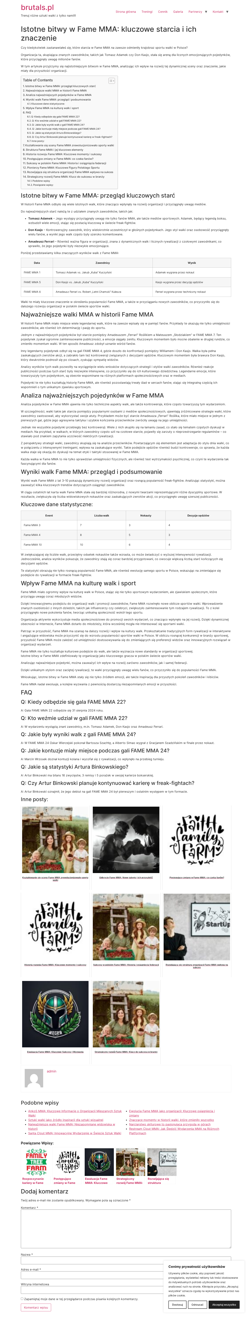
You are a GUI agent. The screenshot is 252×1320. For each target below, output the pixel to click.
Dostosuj (177, 1304)
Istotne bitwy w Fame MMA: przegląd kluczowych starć (60, 86)
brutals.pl (37, 7)
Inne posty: (38, 140)
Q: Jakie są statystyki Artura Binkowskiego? (56, 132)
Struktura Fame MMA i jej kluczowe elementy (54, 149)
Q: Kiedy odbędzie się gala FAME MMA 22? (55, 116)
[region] (204, 1287)
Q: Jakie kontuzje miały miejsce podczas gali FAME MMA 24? (66, 128)
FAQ (28, 112)
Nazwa (27, 1254)
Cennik (163, 11)
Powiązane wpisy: (43, 184)
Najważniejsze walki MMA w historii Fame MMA (56, 90)
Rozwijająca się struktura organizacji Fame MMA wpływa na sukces (70, 172)
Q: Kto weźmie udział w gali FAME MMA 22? (56, 120)
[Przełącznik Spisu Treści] (110, 81)
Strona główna (126, 11)
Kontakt (218, 11)
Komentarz (29, 1207)
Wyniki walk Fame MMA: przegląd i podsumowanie (58, 99)
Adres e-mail (31, 1269)
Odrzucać (197, 1304)
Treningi (147, 11)
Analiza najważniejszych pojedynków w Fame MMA (59, 94)
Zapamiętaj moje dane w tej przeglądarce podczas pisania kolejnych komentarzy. (81, 1298)
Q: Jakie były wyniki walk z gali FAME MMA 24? (58, 124)
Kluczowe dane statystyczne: (48, 103)
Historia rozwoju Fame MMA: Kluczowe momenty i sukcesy (64, 154)
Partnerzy (195, 11)
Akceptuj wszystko (224, 1304)
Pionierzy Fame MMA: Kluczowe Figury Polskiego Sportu (63, 167)
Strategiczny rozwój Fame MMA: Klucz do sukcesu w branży (65, 176)
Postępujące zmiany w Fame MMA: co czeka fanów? (60, 158)
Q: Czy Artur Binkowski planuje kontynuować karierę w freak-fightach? (72, 136)
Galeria (178, 11)
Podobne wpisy (41, 180)
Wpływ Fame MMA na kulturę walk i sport (52, 108)
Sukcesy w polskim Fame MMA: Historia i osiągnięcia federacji (66, 163)
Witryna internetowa (35, 1284)
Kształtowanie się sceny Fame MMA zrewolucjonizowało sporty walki (69, 145)
